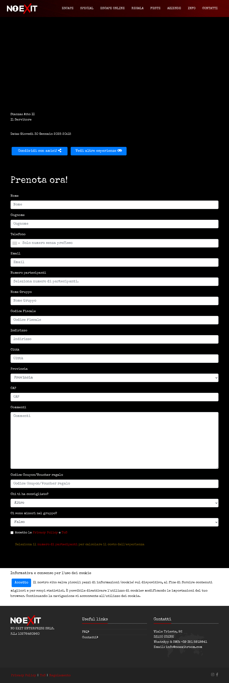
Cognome (18, 215)
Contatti (210, 8)
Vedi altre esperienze (96, 151)
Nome (15, 196)
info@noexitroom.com (184, 647)
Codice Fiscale (23, 311)
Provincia (19, 369)
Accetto (21, 583)
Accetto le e (41, 532)
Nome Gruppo (21, 292)
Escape (68, 8)
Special (86, 8)
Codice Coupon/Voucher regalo (37, 475)
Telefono (18, 234)
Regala (137, 8)
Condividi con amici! (38, 151)
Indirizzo (19, 330)
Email (16, 253)
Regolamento (60, 675)
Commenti (18, 407)
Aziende (174, 8)
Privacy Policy (45, 532)
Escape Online (112, 8)
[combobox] (16, 243)
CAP (13, 388)
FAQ (85, 632)
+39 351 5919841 (194, 642)
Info (191, 8)
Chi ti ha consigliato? (30, 494)
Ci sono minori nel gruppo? (34, 513)
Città (15, 349)
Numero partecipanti (28, 273)
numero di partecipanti (57, 544)
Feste (155, 8)
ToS (64, 532)
